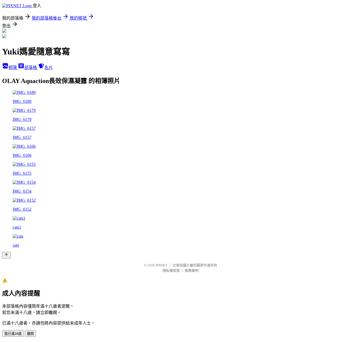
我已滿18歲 (13, 334)
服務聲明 (191, 270)
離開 (30, 334)
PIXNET (162, 265)
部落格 (31, 67)
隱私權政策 (171, 270)
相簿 (13, 67)
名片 (48, 67)
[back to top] (6, 255)
